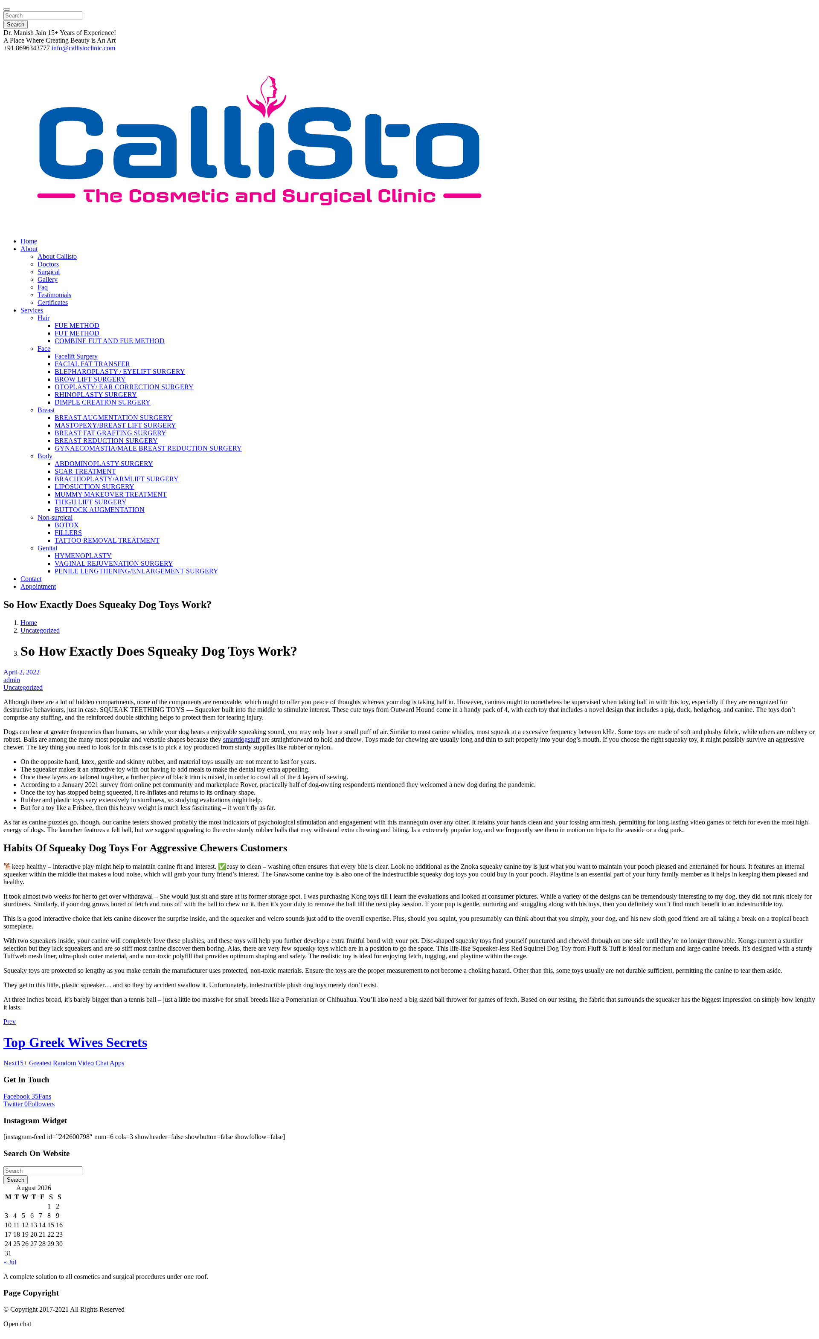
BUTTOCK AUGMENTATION (100, 509)
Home (28, 241)
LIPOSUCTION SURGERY (94, 486)
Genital (47, 548)
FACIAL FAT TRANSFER (92, 363)
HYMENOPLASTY (83, 555)
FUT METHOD (77, 333)
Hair (43, 317)
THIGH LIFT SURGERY (91, 502)
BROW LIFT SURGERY (90, 379)
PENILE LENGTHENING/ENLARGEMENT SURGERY (136, 571)
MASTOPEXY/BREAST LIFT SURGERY (115, 425)
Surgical (49, 271)
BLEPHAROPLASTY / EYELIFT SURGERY (120, 371)
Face (44, 348)
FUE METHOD (77, 325)
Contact (30, 578)
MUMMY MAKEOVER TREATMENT (111, 494)
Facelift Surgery (76, 356)
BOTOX (67, 525)
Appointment (38, 586)
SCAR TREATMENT (85, 471)
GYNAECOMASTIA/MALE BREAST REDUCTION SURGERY (148, 448)
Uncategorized (40, 630)
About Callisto (57, 256)
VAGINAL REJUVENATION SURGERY (114, 563)
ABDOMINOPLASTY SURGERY (104, 463)
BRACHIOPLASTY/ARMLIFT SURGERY (117, 479)
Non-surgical (55, 517)
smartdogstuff (241, 739)
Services (31, 310)
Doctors (48, 264)
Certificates (53, 302)
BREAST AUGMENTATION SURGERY (113, 417)
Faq (43, 287)
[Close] (6, 9)
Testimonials (54, 294)
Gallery (48, 279)
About (29, 248)
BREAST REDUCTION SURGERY (106, 440)
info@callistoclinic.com (83, 48)
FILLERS (68, 532)
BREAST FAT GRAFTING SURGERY (110, 433)
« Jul (9, 1262)
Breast (46, 410)
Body (45, 456)
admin (11, 679)
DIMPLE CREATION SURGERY (103, 402)
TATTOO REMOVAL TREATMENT (107, 540)
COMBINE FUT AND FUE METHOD (110, 340)
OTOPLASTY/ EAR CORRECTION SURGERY (124, 386)
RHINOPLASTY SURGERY (96, 394)
